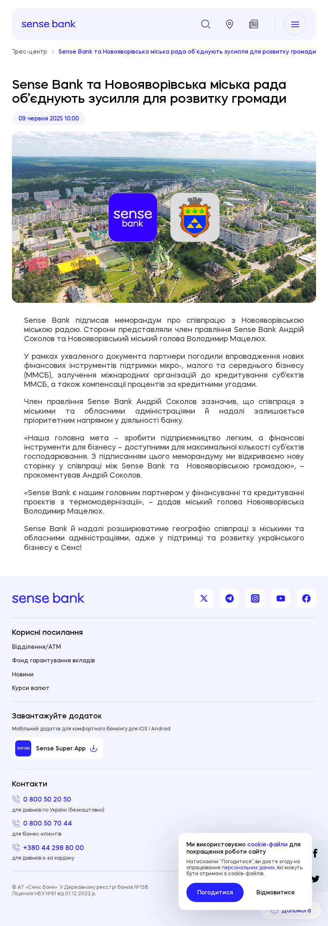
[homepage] (49, 24)
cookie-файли (267, 844)
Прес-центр (29, 51)
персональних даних (248, 867)
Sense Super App (61, 748)
